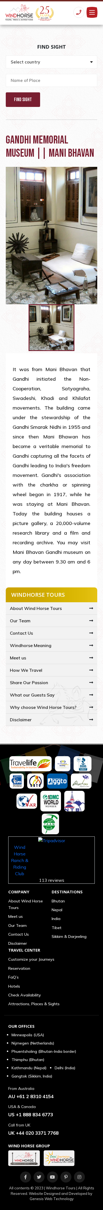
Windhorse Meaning (30, 645)
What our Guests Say (32, 695)
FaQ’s (13, 977)
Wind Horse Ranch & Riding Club (19, 860)
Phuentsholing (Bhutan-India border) (44, 1051)
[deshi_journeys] (60, 1158)
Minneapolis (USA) (28, 1034)
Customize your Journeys (31, 959)
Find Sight (23, 100)
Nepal (57, 909)
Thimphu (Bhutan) (28, 1059)
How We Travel (26, 670)
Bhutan (58, 901)
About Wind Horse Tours (36, 608)
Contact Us (21, 633)
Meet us (18, 658)
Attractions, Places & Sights (34, 1003)
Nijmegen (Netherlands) (33, 1043)
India (56, 918)
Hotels (14, 986)
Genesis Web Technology (52, 1199)
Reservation (19, 968)
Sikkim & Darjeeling (69, 936)
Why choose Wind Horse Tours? (43, 707)
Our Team (20, 620)
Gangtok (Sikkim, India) (32, 1076)
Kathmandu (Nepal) (29, 1067)
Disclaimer (21, 719)
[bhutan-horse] (25, 1158)
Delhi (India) (65, 1067)
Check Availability (24, 995)
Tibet (57, 927)
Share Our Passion (29, 682)
